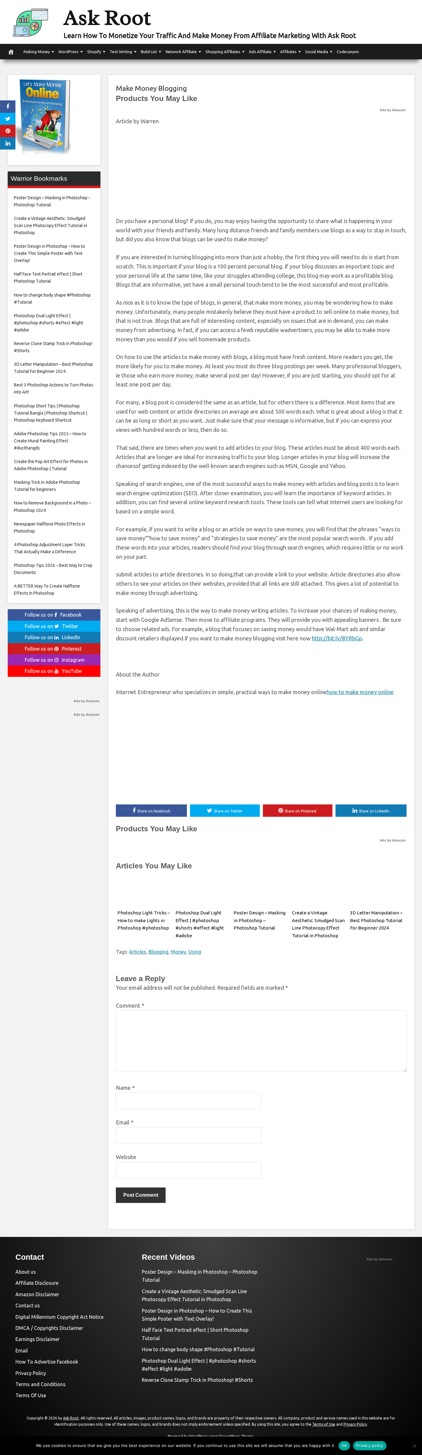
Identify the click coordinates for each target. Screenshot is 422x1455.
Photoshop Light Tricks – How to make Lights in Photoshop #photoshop (143, 920)
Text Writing (121, 51)
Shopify (94, 51)
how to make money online (360, 692)
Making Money (36, 51)
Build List (149, 51)
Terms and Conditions (40, 1384)
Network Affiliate (181, 51)
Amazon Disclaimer (37, 1294)
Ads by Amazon (393, 110)
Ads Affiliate (260, 51)
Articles (137, 952)
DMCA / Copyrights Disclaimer (49, 1328)
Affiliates (288, 51)
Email (124, 1122)
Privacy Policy (30, 1373)
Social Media (316, 51)
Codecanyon (348, 51)
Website (126, 1157)
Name (125, 1088)
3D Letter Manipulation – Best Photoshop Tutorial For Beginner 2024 (376, 920)
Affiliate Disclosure (36, 1283)
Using (194, 952)
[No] (414, 1446)
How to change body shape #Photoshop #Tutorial (198, 1349)
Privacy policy (369, 1445)
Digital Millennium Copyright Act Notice (59, 1317)
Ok (344, 1445)
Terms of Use (323, 1424)
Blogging (158, 952)
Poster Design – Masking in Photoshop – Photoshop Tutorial (259, 920)
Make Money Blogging (151, 88)
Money (178, 952)
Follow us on (53, 615)
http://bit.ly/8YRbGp (337, 638)
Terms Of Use (30, 1395)
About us (25, 1272)
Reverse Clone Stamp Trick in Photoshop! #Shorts (197, 1380)
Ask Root (107, 17)
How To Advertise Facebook (46, 1361)
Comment (130, 1005)
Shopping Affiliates (222, 51)
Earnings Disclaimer (37, 1339)
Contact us (27, 1305)
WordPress (68, 51)
